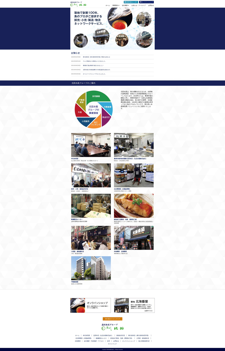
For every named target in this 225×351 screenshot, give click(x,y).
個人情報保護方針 (144, 341)
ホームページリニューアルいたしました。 (94, 74)
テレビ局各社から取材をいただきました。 (94, 61)
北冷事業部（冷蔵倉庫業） (83, 338)
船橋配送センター (101, 338)
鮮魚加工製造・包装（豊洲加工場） (121, 338)
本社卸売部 (86, 335)
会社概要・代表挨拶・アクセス (94, 341)
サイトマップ (112, 344)
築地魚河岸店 (120, 335)
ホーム (108, 5)
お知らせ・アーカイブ (138, 5)
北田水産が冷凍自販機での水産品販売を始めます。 (97, 69)
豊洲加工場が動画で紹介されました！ (93, 65)
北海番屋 (78, 341)
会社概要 (125, 5)
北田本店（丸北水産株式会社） (103, 335)
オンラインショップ (128, 341)
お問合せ (151, 5)
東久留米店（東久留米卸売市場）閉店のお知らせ (96, 57)
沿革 (108, 341)
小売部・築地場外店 (142, 338)
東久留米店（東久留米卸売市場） (138, 335)
